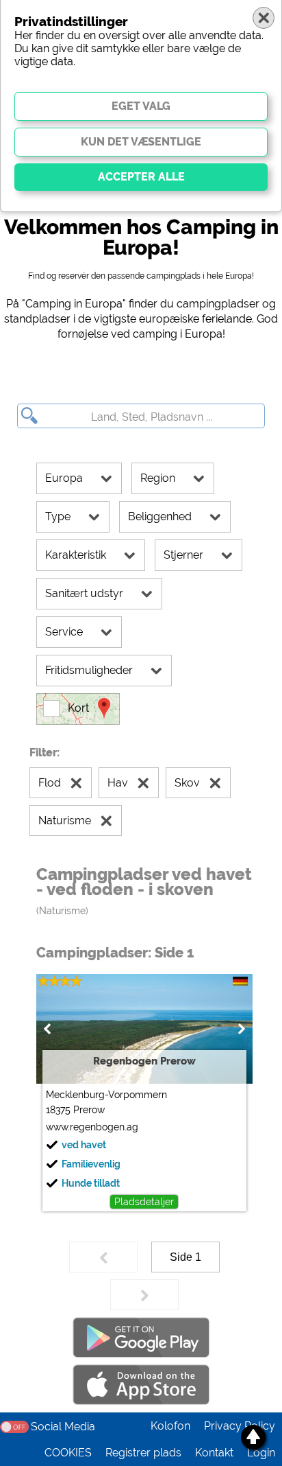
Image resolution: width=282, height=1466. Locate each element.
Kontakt (214, 1452)
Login (261, 1452)
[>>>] (144, 1294)
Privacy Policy (239, 1425)
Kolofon (170, 1425)
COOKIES (68, 1452)
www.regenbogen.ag (92, 1126)
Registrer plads (143, 1452)
